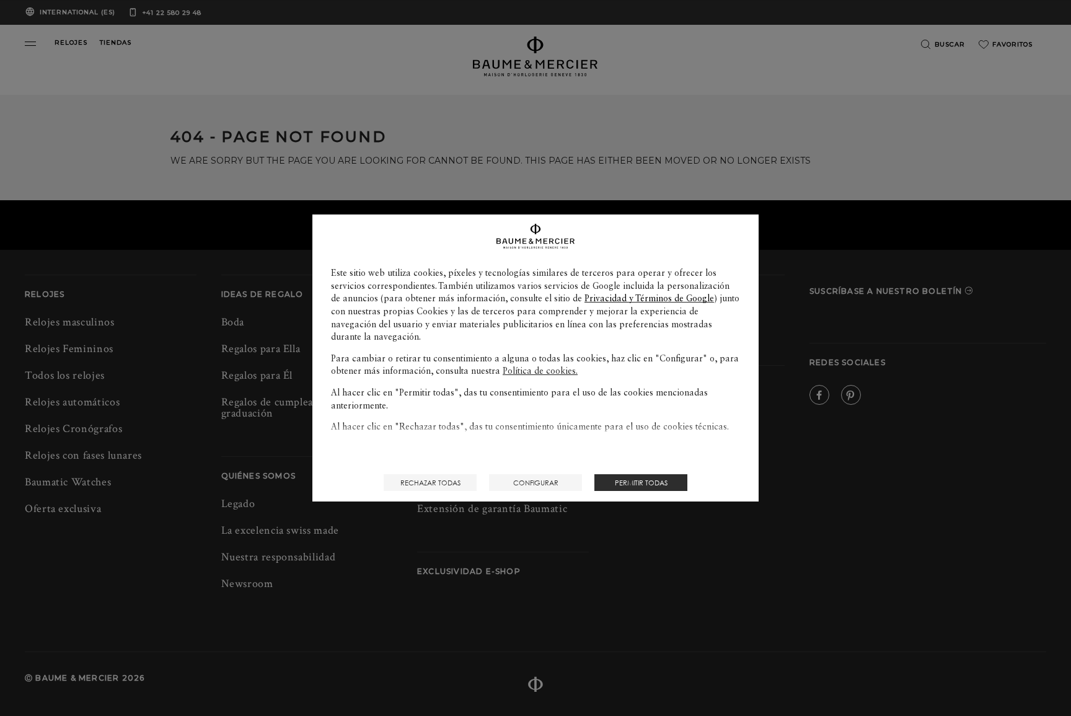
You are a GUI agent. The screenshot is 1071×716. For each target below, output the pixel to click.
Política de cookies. (540, 371)
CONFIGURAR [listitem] (535, 482)
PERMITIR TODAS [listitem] (641, 482)
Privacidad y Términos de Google (649, 298)
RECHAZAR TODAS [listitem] (430, 482)
